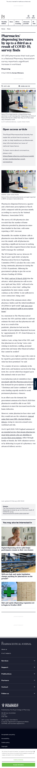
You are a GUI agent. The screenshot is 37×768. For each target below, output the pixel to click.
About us (4, 649)
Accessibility (5, 738)
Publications (6, 674)
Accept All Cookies (18, 764)
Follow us (5, 693)
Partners (5, 680)
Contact (4, 687)
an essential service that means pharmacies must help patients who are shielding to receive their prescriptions (18, 435)
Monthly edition (4, 22)
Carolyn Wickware (18, 73)
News (11, 22)
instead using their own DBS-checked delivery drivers (17, 419)
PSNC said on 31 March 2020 (16, 278)
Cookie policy (5, 742)
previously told (18, 382)
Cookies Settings (18, 759)
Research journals (26, 22)
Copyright (4, 746)
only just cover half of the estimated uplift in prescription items (17, 309)
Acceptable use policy (8, 734)
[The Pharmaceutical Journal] (3, 17)
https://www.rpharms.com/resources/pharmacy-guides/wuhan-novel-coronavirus (18, 159)
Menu (33, 18)
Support (4, 667)
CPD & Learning (18, 22)
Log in (28, 18)
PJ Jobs (34, 22)
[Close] (34, 752)
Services (4, 660)
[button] (35, 384)
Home (3, 29)
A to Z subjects (6, 653)
